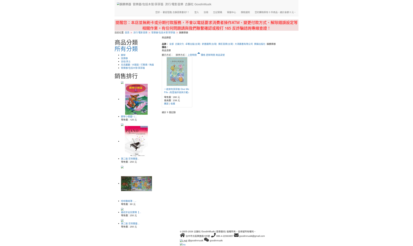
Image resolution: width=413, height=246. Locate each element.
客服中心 (231, 12)
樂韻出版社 (259, 43)
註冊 (206, 12)
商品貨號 (220, 54)
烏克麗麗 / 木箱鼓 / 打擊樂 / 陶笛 (137, 64)
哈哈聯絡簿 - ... (128, 200)
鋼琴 (123, 54)
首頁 (127, 32)
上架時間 (192, 54)
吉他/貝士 (126, 61)
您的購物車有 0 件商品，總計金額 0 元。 (275, 12)
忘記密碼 (217, 12)
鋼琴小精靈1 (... (129, 116)
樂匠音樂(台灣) (225, 43)
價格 (203, 54)
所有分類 (126, 48)
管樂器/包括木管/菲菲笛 (163, 32)
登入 (196, 12)
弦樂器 (124, 58)
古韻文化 (179, 43)
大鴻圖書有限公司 (244, 43)
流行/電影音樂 (140, 32)
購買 (166, 103)
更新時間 (210, 54)
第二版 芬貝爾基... (130, 158)
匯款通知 (245, 12)
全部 (171, 43)
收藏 (173, 103)
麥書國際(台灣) (209, 43)
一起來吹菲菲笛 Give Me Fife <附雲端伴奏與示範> (176, 90)
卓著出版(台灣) (193, 43)
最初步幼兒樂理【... (131, 212)
